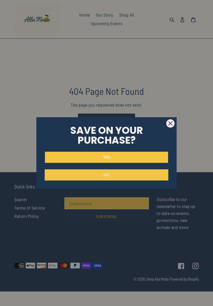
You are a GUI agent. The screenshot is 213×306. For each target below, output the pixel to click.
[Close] (170, 123)
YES (106, 157)
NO (106, 175)
